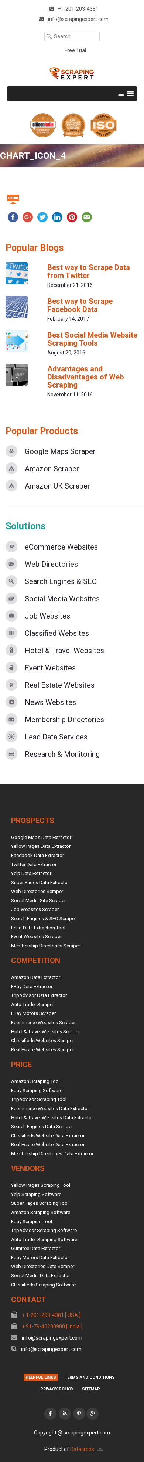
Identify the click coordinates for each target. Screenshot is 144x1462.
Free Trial (75, 50)
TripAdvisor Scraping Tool (38, 1099)
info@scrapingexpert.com (51, 1338)
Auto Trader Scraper (32, 1004)
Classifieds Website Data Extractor (48, 1135)
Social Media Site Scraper (38, 900)
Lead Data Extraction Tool (38, 927)
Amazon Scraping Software (40, 1212)
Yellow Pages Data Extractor (41, 846)
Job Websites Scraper (35, 909)
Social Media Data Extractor (40, 1275)
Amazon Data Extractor (35, 977)
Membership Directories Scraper (45, 945)
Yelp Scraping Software (36, 1194)
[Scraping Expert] (72, 73)
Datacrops (82, 1449)
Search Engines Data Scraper (42, 1126)
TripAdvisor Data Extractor (39, 995)
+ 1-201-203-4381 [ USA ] (50, 1315)
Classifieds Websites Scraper (42, 1040)
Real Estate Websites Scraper (42, 1049)
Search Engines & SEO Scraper (43, 918)
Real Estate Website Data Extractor (48, 1144)
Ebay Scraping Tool (31, 1221)
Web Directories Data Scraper (42, 1266)
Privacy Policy (56, 1389)
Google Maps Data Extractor (41, 837)
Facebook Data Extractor (37, 855)
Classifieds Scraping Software (43, 1285)
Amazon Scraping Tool (35, 1081)
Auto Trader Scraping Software (44, 1239)
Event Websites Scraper (36, 936)
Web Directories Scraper (37, 891)
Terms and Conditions (90, 1377)
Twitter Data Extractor (33, 864)
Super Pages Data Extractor (40, 882)
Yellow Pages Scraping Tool (40, 1185)
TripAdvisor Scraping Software (44, 1230)
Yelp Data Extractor (31, 873)
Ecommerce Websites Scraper (43, 1022)
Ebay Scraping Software (36, 1090)
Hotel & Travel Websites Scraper (45, 1031)
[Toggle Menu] (121, 95)
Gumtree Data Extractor (35, 1248)
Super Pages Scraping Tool (40, 1203)
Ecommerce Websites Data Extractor (50, 1108)
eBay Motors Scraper (33, 1013)
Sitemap (91, 1389)
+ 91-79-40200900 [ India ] (51, 1326)
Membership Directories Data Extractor (52, 1153)
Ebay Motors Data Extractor (40, 1257)
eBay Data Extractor (31, 986)
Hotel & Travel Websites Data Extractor (52, 1117)
